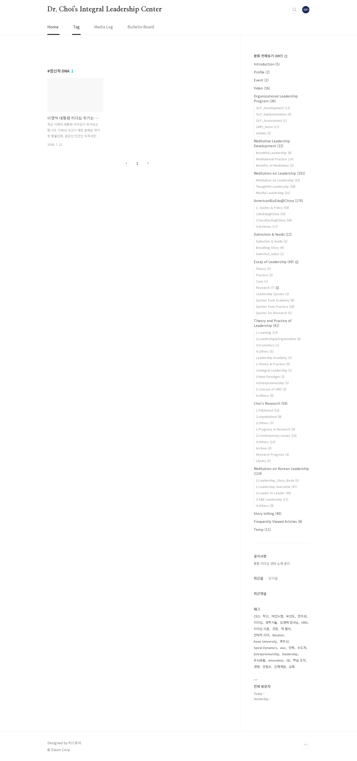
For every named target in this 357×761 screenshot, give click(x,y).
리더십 (258, 622)
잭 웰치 (286, 628)
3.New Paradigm (270, 376)
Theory (263, 268)
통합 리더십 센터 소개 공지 (272, 563)
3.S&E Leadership (272, 499)
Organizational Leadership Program (276, 98)
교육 (292, 666)
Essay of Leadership (274, 261)
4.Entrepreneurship (272, 382)
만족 (292, 647)
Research (265, 287)
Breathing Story (270, 247)
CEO (257, 616)
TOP (306, 745)
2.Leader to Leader (273, 493)
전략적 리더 (261, 635)
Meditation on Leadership (279, 173)
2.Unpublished (268, 416)
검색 (294, 9)
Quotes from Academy (275, 300)
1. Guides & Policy (272, 207)
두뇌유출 (259, 660)
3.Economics (267, 345)
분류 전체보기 (268, 55)
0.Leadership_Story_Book (277, 480)
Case (262, 281)
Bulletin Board (141, 27)
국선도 (290, 616)
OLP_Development (273, 107)
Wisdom (278, 635)
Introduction (267, 64)
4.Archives (267, 226)
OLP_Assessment (271, 120)
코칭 (275, 628)
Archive (264, 448)
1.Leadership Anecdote (276, 486)
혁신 (266, 616)
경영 (257, 666)
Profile (262, 72)
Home (53, 27)
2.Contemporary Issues (276, 435)
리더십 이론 (261, 628)
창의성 (302, 616)
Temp (262, 529)
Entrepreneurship (266, 654)
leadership (290, 654)
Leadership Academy (274, 357)
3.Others (264, 423)
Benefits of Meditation (275, 165)
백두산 (284, 641)
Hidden (263, 133)
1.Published (267, 410)
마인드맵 (277, 616)
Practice (264, 275)
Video (262, 88)
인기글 (273, 578)
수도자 (302, 647)
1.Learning (267, 332)
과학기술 (271, 622)
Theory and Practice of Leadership (272, 323)
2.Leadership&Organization (278, 338)
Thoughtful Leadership (275, 186)
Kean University (265, 641)
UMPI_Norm (267, 126)
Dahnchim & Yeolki (273, 234)
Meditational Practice (274, 159)
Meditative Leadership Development (272, 143)
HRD (304, 622)
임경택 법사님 (289, 622)
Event (261, 80)
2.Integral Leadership (274, 370)
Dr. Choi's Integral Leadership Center (104, 9)
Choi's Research (271, 403)
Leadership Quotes (272, 293)
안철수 (267, 666)
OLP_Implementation (273, 114)
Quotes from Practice (275, 306)
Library (263, 460)
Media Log (103, 27)
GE (288, 660)
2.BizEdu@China (271, 213)
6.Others (264, 395)
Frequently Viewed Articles (278, 521)
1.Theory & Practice (273, 364)
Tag (76, 27)
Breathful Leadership (273, 152)
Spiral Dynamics (265, 647)
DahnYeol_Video (270, 253)
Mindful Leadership (273, 192)
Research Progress (272, 454)
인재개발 (280, 666)
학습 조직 (299, 660)
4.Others (264, 351)
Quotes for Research (274, 312)
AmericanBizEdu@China (278, 200)
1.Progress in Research (275, 429)
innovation (275, 660)
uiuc (283, 647)
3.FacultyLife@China (274, 220)
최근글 (258, 578)
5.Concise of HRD (271, 389)
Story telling (267, 513)
